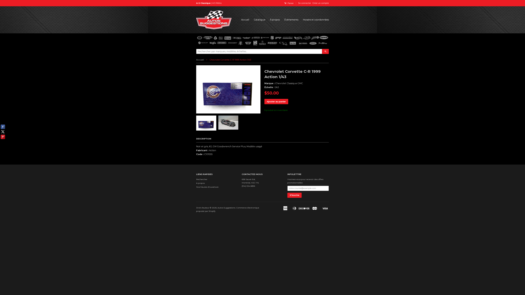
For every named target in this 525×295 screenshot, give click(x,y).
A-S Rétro (217, 3)
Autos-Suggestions (226, 208)
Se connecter (304, 3)
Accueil (245, 19)
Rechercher (201, 179)
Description (203, 138)
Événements (291, 19)
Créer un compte (320, 3)
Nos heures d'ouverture (207, 187)
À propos (275, 19)
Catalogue (259, 19)
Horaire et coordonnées (316, 19)
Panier (290, 3)
